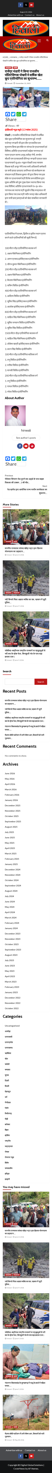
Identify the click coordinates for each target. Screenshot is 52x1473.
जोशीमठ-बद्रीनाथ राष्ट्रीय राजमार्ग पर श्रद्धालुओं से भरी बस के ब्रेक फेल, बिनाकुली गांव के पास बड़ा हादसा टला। (25, 653)
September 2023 (13, 949)
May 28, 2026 (19, 1440)
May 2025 (9, 843)
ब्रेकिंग (7, 1135)
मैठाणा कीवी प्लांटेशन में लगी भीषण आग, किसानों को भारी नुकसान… (24, 736)
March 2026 (11, 789)
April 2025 (10, 848)
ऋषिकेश (8, 1053)
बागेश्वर (7, 1124)
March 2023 (11, 981)
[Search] (47, 40)
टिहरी (7, 1080)
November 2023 (12, 939)
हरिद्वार (7, 1173)
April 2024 (10, 912)
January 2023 (11, 992)
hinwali (9, 83)
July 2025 (9, 832)
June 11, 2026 (19, 660)
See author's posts (26, 437)
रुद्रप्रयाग (16, 593)
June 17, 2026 (19, 606)
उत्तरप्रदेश (9, 1042)
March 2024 (11, 917)
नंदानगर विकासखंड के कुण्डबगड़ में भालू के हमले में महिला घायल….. (25, 728)
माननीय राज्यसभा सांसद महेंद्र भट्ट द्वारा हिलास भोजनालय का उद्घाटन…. (26, 702)
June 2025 (10, 837)
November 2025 (12, 811)
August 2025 (11, 827)
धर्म (6, 1097)
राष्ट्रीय (8, 1140)
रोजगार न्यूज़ (9, 1157)
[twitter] (26, 4)
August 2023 (11, 955)
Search (7, 671)
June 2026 (10, 773)
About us (40, 15)
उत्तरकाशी (8, 1036)
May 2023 (9, 971)
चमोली (15, 68)
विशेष (7, 1162)
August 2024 (11, 891)
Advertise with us (15, 15)
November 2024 (12, 875)
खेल (6, 1058)
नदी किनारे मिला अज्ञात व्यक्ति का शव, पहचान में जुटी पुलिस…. (23, 711)
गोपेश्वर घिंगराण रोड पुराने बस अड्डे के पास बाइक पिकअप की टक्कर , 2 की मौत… (24, 479)
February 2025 (12, 859)
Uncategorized (12, 1025)
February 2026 (12, 795)
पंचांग (7, 1108)
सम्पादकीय (8, 1168)
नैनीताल (8, 1102)
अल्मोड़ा (7, 1031)
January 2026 (11, 800)
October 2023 (12, 944)
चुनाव (7, 1075)
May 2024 (9, 907)
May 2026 (9, 779)
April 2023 (10, 976)
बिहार (7, 1130)
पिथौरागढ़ (8, 1113)
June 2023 (10, 965)
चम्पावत (7, 1069)
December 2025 (12, 805)
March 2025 (11, 853)
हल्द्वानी (7, 1179)
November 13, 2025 (23, 83)
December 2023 (12, 933)
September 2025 (13, 821)
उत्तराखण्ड (8, 68)
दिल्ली (7, 1086)
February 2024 (12, 923)
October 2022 (12, 1008)
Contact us (30, 15)
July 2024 (9, 896)
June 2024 (10, 901)
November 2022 (12, 1003)
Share (11, 119)
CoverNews (19, 1468)
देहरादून (8, 1091)
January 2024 (11, 928)
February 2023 (12, 987)
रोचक (7, 1151)
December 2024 (12, 869)
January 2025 (11, 864)
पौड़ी (6, 1119)
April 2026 (10, 784)
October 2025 (12, 816)
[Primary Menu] (40, 40)
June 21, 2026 (19, 555)
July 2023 (9, 960)
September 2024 (13, 885)
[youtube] (31, 4)
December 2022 (12, 997)
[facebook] (20, 4)
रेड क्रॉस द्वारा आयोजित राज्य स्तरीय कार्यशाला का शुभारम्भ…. (27, 489)
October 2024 (12, 880)
